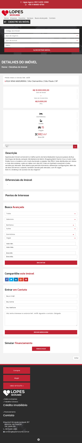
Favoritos (22, 18)
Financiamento (10, 412)
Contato (52, 18)
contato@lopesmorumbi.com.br (17, 432)
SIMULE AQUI (41, 349)
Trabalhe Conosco (11, 402)
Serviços (30, 18)
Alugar (16, 378)
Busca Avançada (41, 18)
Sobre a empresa (10, 399)
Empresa (13, 18)
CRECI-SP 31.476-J (16, 386)
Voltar (76, 358)
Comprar (16, 370)
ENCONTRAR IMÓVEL (42, 50)
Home (6, 18)
